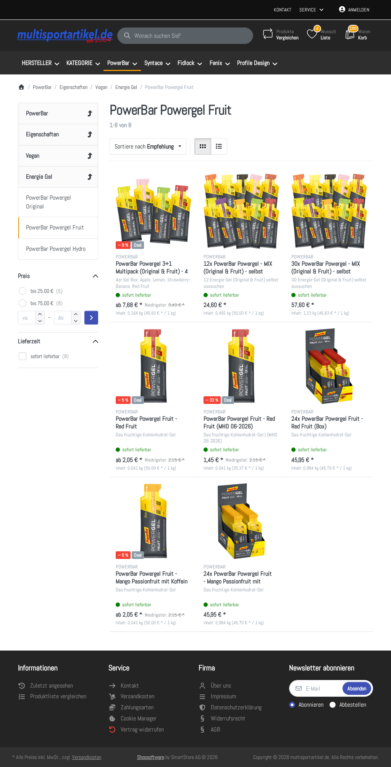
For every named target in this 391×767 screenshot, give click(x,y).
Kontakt (282, 9)
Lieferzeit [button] (29, 341)
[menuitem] (40, 63)
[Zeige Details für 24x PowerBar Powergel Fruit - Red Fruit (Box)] (329, 366)
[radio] (202, 146)
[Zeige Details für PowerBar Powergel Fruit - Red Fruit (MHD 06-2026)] (241, 366)
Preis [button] (24, 276)
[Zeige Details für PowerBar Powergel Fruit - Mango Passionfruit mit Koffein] (153, 521)
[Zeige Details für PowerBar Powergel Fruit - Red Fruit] (153, 366)
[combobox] (185, 35)
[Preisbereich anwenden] (91, 318)
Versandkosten (86, 757)
